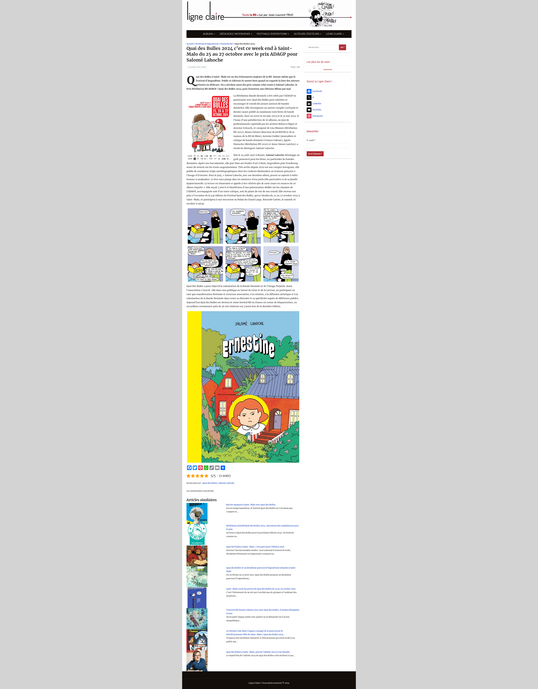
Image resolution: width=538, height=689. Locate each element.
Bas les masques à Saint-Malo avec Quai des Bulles (250, 504)
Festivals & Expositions (207, 44)
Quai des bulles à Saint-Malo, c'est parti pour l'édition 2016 (255, 546)
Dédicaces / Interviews (235, 34)
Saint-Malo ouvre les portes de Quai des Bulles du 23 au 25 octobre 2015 (260, 589)
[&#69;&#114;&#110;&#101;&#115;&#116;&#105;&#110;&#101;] (205, 226)
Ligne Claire (334, 34)
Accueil (190, 44)
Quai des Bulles (209, 483)
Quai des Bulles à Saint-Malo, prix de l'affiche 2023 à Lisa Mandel (258, 652)
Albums (208, 34)
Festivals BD (227, 44)
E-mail (311, 140)
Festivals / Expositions (272, 34)
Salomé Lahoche (226, 483)
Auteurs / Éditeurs (306, 34)
